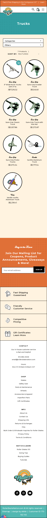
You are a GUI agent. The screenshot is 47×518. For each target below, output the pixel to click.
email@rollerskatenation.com (23, 360)
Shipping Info (23, 420)
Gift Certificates (23, 401)
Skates (23, 380)
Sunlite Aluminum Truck (34, 161)
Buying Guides (23, 456)
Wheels (23, 391)
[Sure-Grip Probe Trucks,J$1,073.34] (12, 144)
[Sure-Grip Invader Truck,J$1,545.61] (34, 69)
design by (16, 511)
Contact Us (23, 417)
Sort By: (12, 54)
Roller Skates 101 (23, 449)
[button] (23, 41)
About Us (23, 413)
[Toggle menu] (43, 10)
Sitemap (6, 511)
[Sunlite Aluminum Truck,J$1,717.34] (34, 144)
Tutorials (23, 460)
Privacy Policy (23, 434)
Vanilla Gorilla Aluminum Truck (12, 199)
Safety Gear (23, 384)
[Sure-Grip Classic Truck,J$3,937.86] (12, 107)
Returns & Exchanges (23, 424)
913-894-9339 (23, 357)
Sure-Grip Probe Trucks (12, 161)
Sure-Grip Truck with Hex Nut (34, 123)
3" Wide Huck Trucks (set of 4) (12, 86)
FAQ (23, 427)
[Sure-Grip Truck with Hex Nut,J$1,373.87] (34, 107)
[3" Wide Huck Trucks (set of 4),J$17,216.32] (12, 69)
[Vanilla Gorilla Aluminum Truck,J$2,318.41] (12, 182)
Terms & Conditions (23, 437)
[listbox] (29, 53)
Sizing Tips (23, 453)
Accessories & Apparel (23, 394)
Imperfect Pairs (23, 398)
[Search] (33, 9)
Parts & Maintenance (23, 387)
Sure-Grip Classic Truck (13, 123)
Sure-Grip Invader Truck (34, 86)
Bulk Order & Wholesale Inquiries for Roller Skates (23, 430)
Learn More (19, 335)
